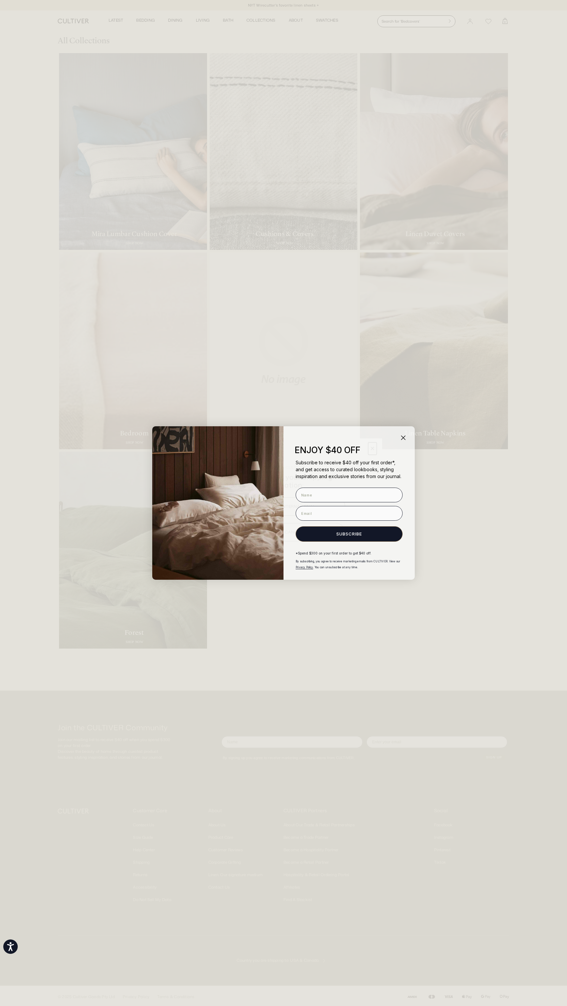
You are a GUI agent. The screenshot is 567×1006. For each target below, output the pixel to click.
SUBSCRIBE (349, 533)
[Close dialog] (403, 438)
